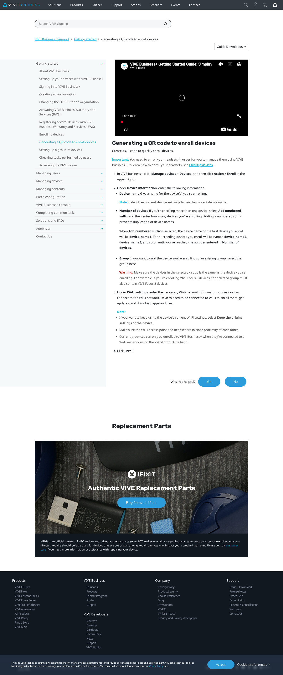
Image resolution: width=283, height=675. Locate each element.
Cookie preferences (252, 664)
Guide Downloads (230, 47)
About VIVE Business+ (55, 71)
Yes (209, 381)
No (236, 381)
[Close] (246, 5)
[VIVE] (21, 5)
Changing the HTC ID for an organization (69, 102)
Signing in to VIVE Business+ (59, 86)
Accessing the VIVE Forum (58, 165)
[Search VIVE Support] (163, 24)
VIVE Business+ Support (52, 39)
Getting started (85, 39)
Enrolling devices (51, 134)
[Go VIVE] (275, 5)
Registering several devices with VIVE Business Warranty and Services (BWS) (67, 124)
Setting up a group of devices (60, 150)
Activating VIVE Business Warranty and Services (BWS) (67, 112)
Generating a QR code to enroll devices (67, 142)
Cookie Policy (156, 666)
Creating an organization (57, 94)
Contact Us (44, 236)
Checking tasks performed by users (65, 157)
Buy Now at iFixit (141, 502)
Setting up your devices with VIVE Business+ (71, 79)
